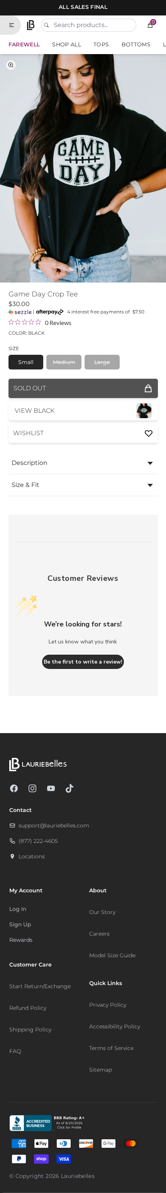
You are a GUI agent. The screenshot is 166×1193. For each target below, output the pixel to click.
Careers (99, 933)
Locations (32, 856)
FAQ (15, 1051)
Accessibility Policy (114, 1026)
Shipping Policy (30, 1029)
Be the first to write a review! (83, 661)
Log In (17, 908)
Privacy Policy (107, 1004)
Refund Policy (27, 1007)
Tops (101, 44)
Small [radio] (26, 362)
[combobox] (88, 25)
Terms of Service (111, 1048)
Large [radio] (102, 362)
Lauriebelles (78, 1176)
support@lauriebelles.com (54, 825)
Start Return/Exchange (40, 986)
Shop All (66, 44)
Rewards (20, 939)
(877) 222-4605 (38, 840)
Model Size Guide (112, 955)
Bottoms (136, 44)
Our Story (102, 912)
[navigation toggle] (14, 25)
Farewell (24, 44)
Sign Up (20, 924)
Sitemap (100, 1069)
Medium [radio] (64, 362)
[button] (150, 25)
